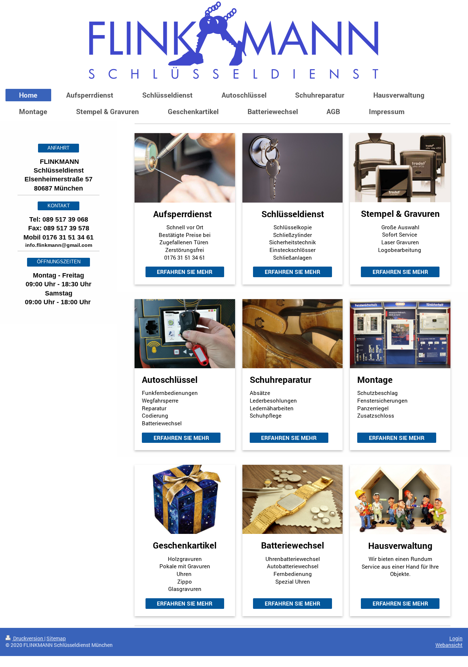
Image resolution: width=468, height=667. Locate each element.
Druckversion (28, 638)
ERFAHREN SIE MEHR (184, 271)
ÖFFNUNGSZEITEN (58, 261)
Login (456, 638)
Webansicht (449, 645)
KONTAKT (59, 205)
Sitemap (56, 638)
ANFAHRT (58, 148)
